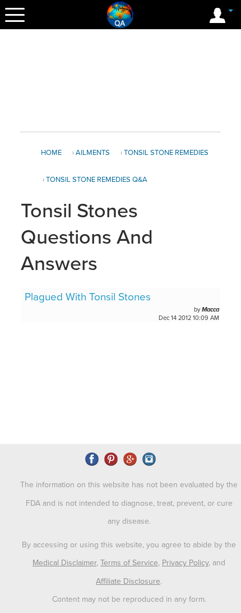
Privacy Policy (185, 563)
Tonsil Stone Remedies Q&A (96, 179)
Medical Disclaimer (64, 563)
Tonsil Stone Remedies (166, 152)
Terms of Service (129, 563)
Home (51, 152)
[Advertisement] (120, 81)
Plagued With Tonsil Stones (88, 297)
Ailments (93, 152)
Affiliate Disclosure (128, 581)
